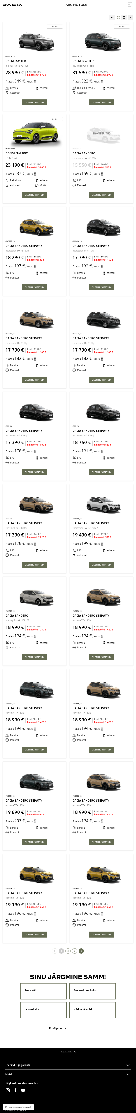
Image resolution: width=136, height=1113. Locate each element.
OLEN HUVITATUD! (34, 102)
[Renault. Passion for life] (13, 4)
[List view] (124, 17)
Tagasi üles (66, 1051)
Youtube (23, 1090)
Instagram (7, 1090)
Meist (8, 1074)
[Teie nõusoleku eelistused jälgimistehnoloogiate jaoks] (18, 1107)
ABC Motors (76, 4)
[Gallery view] (118, 17)
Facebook (15, 1090)
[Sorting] (112, 17)
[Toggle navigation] (130, 4)
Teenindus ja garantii (17, 1065)
